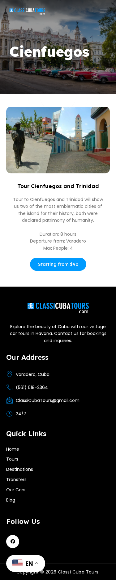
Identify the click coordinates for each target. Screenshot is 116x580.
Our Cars (15, 490)
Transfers (16, 479)
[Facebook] (12, 541)
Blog (10, 500)
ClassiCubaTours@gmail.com (47, 400)
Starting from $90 (58, 264)
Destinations (19, 469)
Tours (12, 459)
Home (12, 449)
